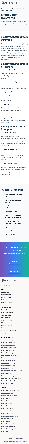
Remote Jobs (5, 292)
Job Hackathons (6, 305)
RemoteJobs (8, 340)
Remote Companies (7, 294)
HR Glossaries (5, 317)
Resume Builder (6, 297)
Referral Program (6, 302)
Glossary (3, 8)
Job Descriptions (6, 320)
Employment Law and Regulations (15, 8)
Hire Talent (14, 261)
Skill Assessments (6, 307)
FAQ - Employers (6, 325)
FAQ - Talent (5, 323)
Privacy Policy (19, 438)
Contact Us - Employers (8, 330)
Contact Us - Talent (7, 328)
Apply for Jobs (14, 271)
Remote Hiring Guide (7, 312)
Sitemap (3, 333)
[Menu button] (26, 2)
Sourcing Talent (6, 315)
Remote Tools (5, 310)
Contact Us (10, 438)
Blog (2, 300)
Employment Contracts (6, 10)
